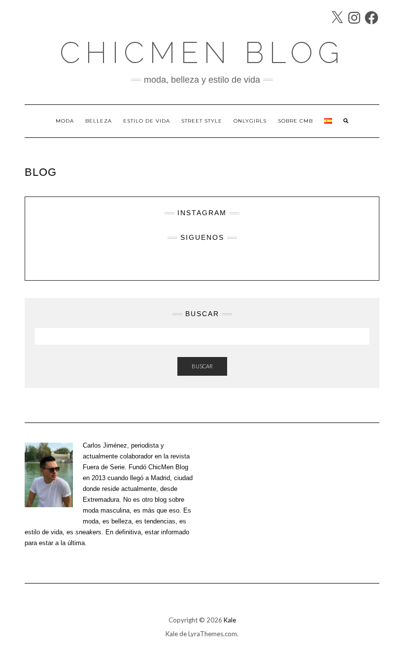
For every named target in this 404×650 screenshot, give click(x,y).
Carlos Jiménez (105, 445)
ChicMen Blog (202, 52)
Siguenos (202, 237)
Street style (201, 121)
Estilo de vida (146, 121)
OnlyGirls (250, 121)
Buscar (202, 366)
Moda (65, 121)
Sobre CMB (295, 121)
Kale (230, 620)
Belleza (98, 121)
